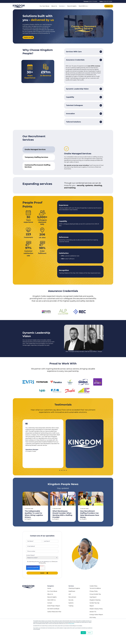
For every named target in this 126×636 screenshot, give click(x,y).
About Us (54, 6)
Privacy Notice (71, 623)
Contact (107, 6)
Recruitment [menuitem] (72, 597)
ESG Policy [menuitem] (93, 617)
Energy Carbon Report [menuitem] (96, 614)
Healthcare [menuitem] (72, 591)
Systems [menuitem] (71, 603)
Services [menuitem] (71, 586)
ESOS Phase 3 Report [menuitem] (53, 606)
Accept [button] (83, 632)
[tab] (39, 149)
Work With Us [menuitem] (51, 600)
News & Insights (71, 6)
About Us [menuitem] (50, 594)
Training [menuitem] (71, 606)
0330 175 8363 (93, 1)
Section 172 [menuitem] (93, 611)
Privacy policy (42, 563)
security (80, 185)
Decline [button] (89, 632)
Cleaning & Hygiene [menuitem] (74, 588)
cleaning (98, 185)
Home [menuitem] (49, 588)
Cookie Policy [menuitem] (93, 586)
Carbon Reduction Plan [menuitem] (54, 611)
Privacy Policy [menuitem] (94, 591)
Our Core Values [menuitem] (52, 591)
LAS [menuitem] (70, 594)
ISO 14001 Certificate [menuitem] (53, 608)
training (72, 188)
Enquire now (27, 37)
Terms (53, 561)
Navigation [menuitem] (50, 586)
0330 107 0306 (107, 1)
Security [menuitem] (71, 600)
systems (89, 185)
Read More (35, 506)
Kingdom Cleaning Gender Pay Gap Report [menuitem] (95, 603)
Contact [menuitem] (49, 603)
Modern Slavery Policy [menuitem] (96, 608)
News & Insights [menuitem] (52, 597)
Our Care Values (44, 6)
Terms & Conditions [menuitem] (95, 588)
